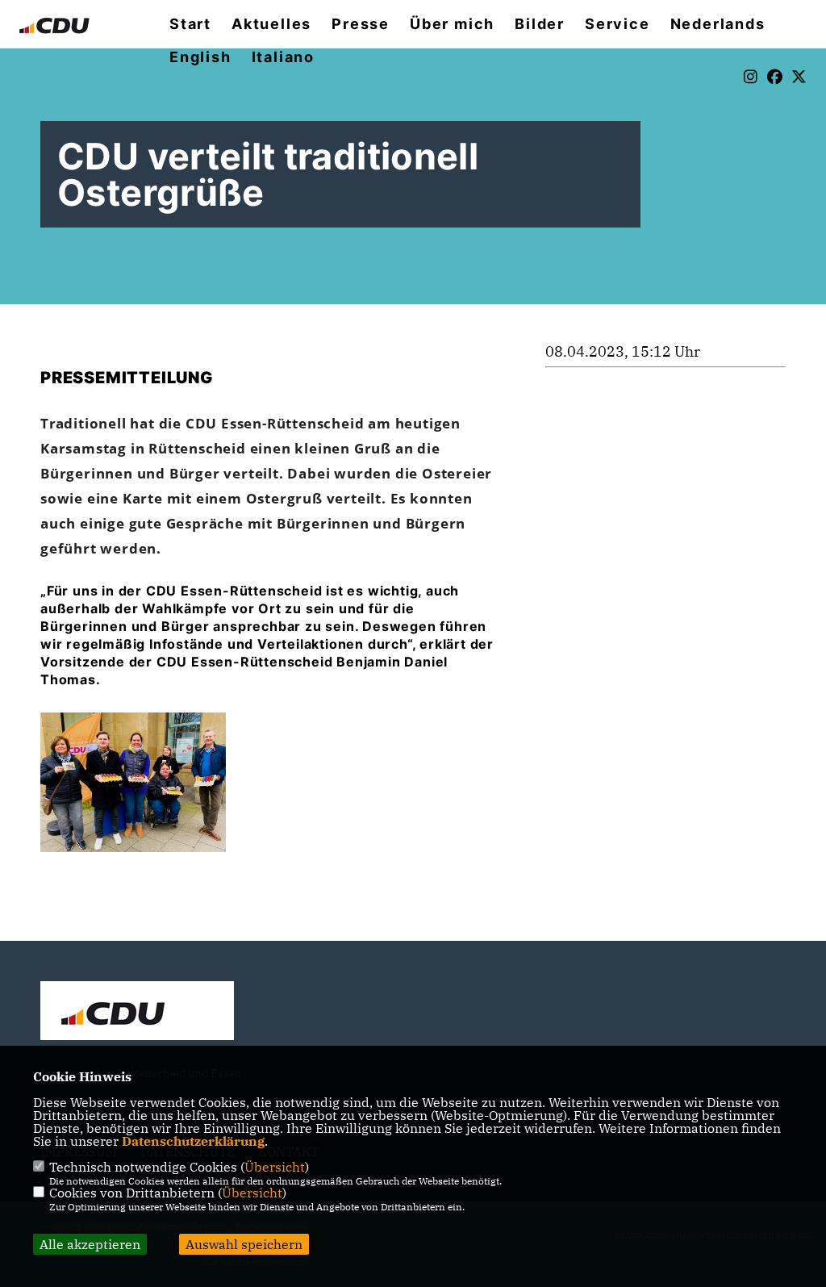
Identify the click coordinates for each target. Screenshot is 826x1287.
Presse (361, 24)
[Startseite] (137, 1012)
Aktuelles (271, 24)
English (200, 57)
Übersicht (274, 1167)
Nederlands (718, 24)
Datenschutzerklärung (193, 1141)
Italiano (283, 57)
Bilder (540, 24)
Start (190, 24)
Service (617, 24)
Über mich (452, 24)
